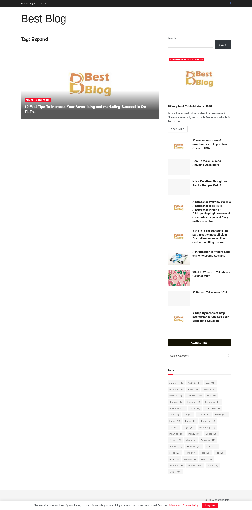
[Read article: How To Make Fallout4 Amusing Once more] (179, 167)
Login (189, 427)
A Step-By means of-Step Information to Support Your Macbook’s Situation (210, 317)
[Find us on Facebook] (230, 3)
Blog (193, 389)
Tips (205, 452)
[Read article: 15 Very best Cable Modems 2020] (199, 79)
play (191, 440)
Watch (190, 459)
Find (174, 414)
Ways (206, 459)
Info (174, 427)
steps (174, 452)
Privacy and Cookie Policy (183, 505)
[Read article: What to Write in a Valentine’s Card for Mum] (179, 278)
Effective (212, 408)
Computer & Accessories (186, 59)
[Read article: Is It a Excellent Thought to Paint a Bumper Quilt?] (179, 187)
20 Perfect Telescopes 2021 (209, 292)
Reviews (194, 446)
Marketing (207, 427)
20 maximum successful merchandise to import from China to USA (210, 144)
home (174, 420)
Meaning (176, 433)
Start (211, 446)
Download (177, 408)
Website (176, 465)
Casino (175, 401)
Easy (195, 408)
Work (213, 465)
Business (194, 395)
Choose (193, 401)
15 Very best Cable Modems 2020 (190, 106)
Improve (208, 420)
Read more (179, 128)
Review (175, 446)
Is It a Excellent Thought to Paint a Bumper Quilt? (209, 183)
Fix (188, 414)
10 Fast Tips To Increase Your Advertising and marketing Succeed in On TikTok (85, 109)
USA (174, 459)
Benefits (176, 389)
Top (220, 452)
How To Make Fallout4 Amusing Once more (206, 163)
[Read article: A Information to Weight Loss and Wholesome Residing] (179, 258)
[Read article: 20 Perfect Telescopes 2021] (179, 298)
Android (194, 382)
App (210, 382)
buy (211, 395)
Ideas (190, 420)
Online (212, 433)
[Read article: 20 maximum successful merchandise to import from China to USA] (179, 146)
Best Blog (43, 18)
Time (190, 452)
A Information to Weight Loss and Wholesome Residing (211, 253)
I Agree (210, 505)
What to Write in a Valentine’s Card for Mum (211, 274)
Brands (175, 395)
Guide (221, 414)
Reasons (208, 440)
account (176, 382)
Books (209, 389)
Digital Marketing (38, 100)
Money (194, 433)
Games (204, 414)
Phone (175, 440)
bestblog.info (222, 500)
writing (175, 471)
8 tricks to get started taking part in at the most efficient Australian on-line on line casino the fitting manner (210, 236)
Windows (195, 465)
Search (172, 38)
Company (212, 401)
